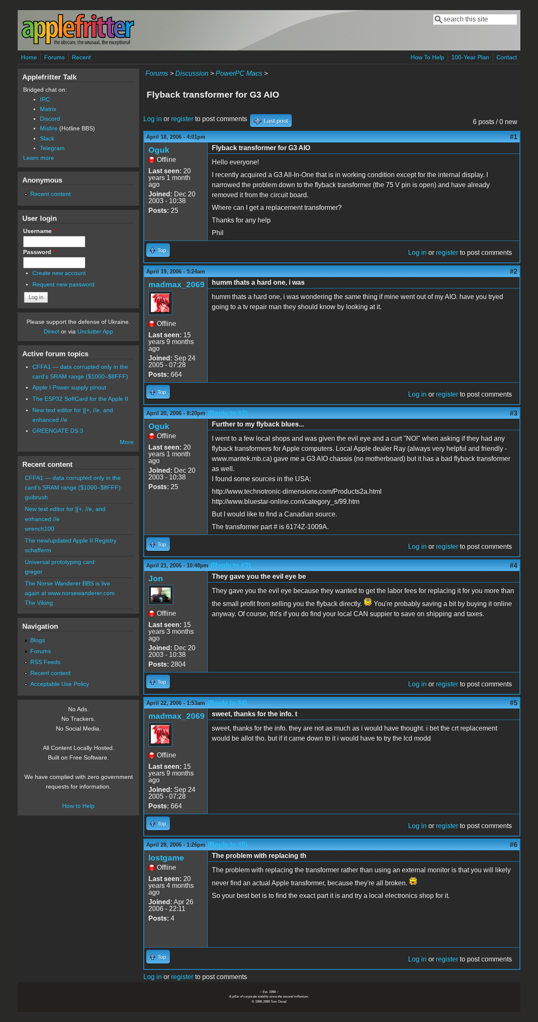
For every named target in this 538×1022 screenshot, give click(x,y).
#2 (513, 271)
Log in (152, 118)
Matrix (48, 109)
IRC (45, 99)
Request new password (63, 284)
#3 (513, 413)
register (182, 118)
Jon (155, 578)
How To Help (427, 57)
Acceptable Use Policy (59, 683)
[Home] (77, 43)
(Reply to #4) (227, 703)
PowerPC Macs (239, 73)
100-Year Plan (470, 57)
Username (39, 231)
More (127, 442)
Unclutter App (95, 331)
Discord (50, 118)
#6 (513, 844)
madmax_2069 (176, 284)
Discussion (191, 73)
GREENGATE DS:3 (57, 430)
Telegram (52, 148)
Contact (506, 57)
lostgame (166, 857)
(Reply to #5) (228, 844)
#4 (513, 565)
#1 (513, 136)
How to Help (78, 805)
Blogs (37, 640)
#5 (513, 703)
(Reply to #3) (231, 565)
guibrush (36, 497)
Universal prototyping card (60, 562)
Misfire (49, 128)
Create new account (59, 273)
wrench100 (39, 528)
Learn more (38, 157)
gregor (33, 571)
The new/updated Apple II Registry (70, 540)
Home (29, 57)
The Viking (39, 602)
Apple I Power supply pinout (69, 387)
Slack (47, 138)
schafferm (38, 550)
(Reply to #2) (228, 413)
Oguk (158, 150)
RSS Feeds (45, 662)
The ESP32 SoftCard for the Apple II (80, 398)
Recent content (50, 194)
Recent (81, 57)
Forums (54, 57)
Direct (51, 331)
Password (39, 252)
